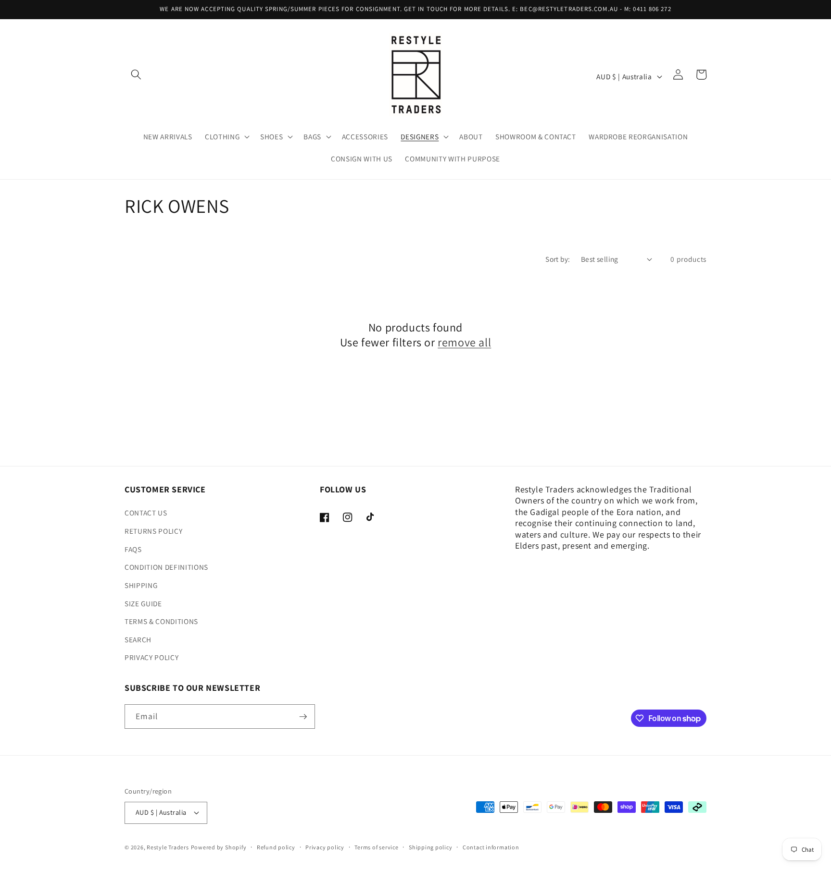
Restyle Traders (168, 847)
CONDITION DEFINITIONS (166, 567)
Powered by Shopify (219, 847)
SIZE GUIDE (143, 603)
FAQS (133, 549)
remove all (464, 342)
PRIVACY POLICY (151, 657)
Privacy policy (324, 847)
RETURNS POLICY (153, 531)
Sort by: (557, 259)
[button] (136, 74)
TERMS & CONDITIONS (161, 621)
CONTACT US (146, 512)
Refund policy (276, 847)
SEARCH (138, 639)
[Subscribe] (303, 716)
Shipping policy (431, 847)
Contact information (491, 847)
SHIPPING (141, 585)
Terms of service (376, 847)
